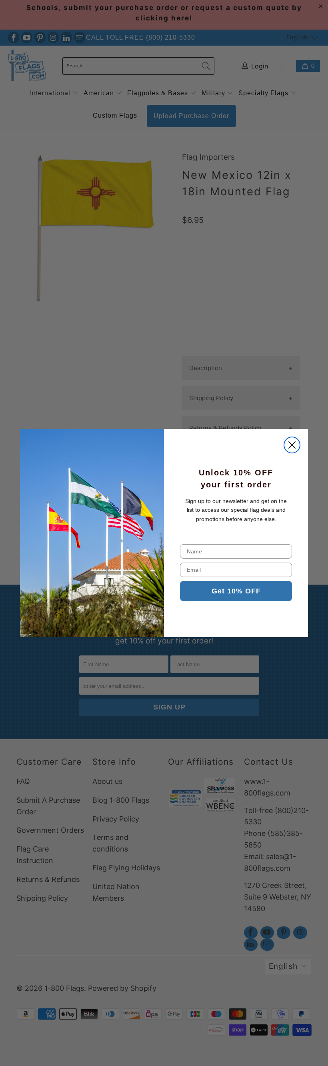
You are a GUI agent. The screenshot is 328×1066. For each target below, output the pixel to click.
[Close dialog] (292, 445)
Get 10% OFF (236, 591)
